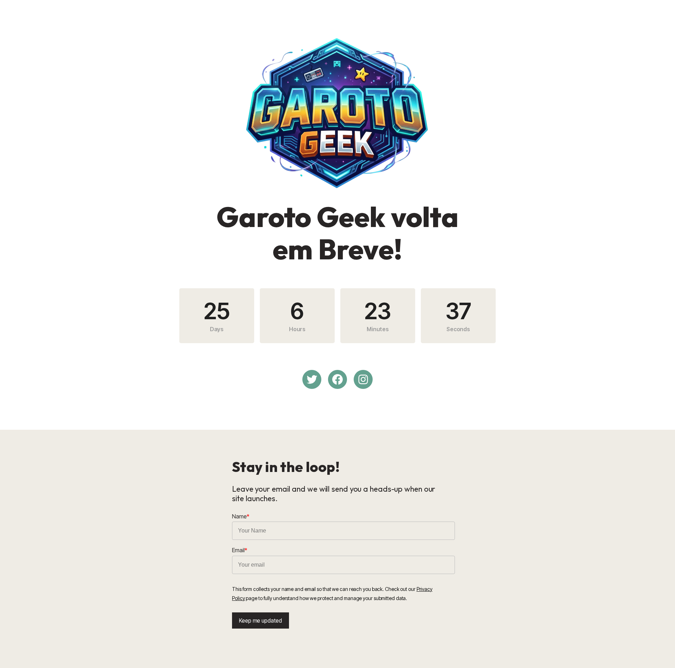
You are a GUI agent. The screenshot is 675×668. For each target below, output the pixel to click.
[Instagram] (363, 379)
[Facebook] (337, 379)
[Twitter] (311, 379)
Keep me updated (260, 620)
